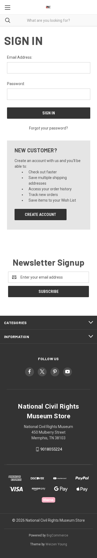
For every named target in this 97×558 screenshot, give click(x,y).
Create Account (40, 214)
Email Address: (19, 57)
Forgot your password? (48, 128)
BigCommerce (57, 535)
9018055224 (51, 449)
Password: (16, 84)
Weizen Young (56, 544)
